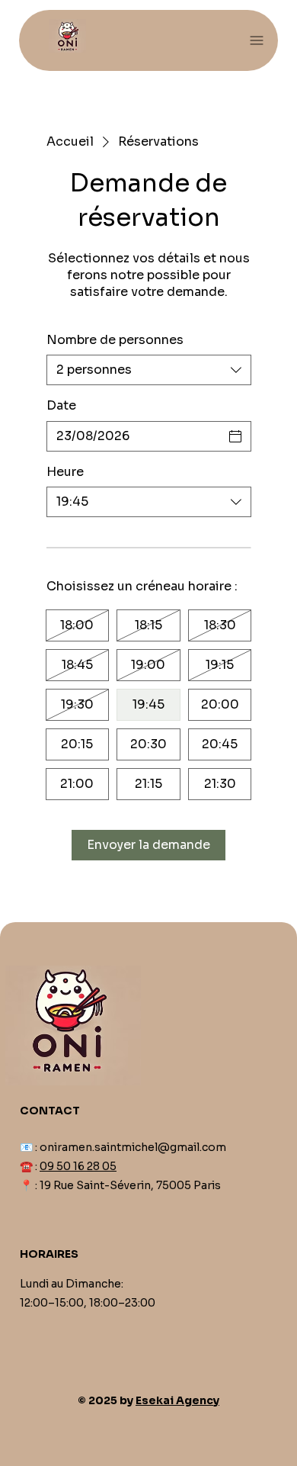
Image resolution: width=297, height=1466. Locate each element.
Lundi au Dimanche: (71, 1284)
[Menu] (257, 40)
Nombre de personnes (115, 340)
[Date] (235, 436)
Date (61, 405)
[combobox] (148, 370)
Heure (65, 472)
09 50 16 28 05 (78, 1166)
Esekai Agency (177, 1400)
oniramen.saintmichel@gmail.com (133, 1147)
